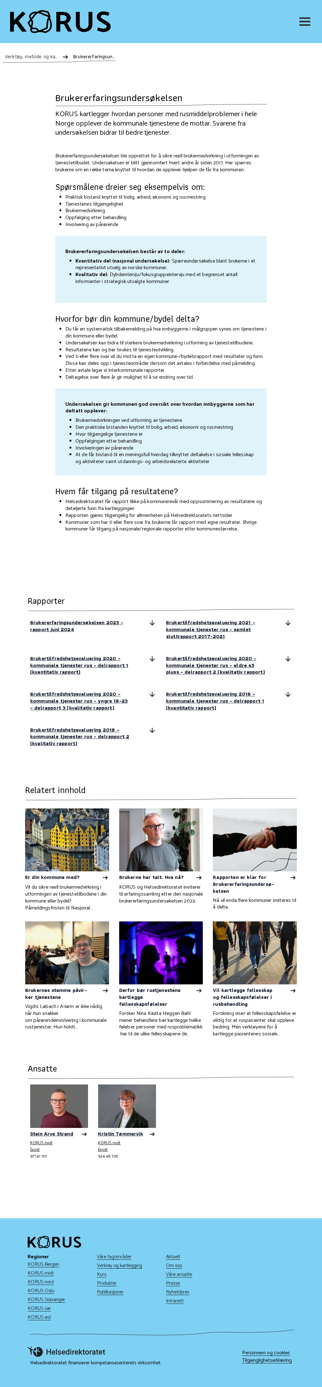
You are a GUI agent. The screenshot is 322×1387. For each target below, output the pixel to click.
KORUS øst (39, 1317)
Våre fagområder (114, 1257)
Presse (173, 1283)
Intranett (175, 1301)
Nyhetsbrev (177, 1292)
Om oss (174, 1265)
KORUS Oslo (41, 1291)
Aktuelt (173, 1257)
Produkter (107, 1283)
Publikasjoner (110, 1292)
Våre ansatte (179, 1274)
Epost (35, 1149)
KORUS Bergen (43, 1264)
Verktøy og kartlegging (119, 1265)
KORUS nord (41, 1282)
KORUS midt (41, 1143)
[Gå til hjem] (60, 21)
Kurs (101, 1274)
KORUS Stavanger (46, 1299)
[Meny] (305, 21)
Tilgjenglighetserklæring (267, 1360)
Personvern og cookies (266, 1353)
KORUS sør (39, 1308)
